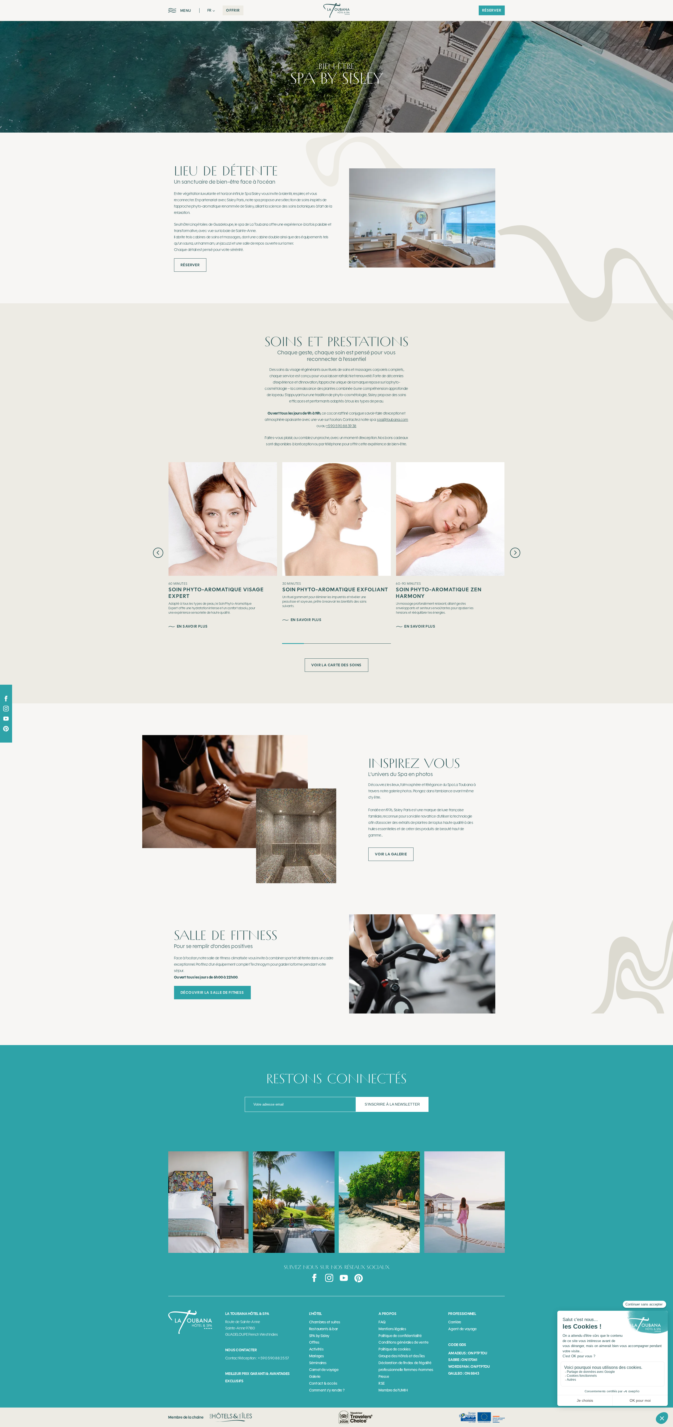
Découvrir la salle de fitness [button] (212, 992)
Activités (316, 1349)
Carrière (454, 1322)
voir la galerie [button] (391, 854)
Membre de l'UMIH (393, 1390)
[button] (211, 10)
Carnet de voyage (324, 1369)
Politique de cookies (395, 1349)
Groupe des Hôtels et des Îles (402, 1356)
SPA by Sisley (319, 1335)
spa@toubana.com (392, 419)
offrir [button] (233, 10)
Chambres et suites (324, 1322)
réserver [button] (491, 10)
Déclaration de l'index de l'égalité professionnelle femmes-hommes (406, 1366)
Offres (314, 1342)
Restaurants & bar (323, 1329)
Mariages (316, 1356)
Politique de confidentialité (400, 1335)
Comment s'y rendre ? (327, 1390)
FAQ (382, 1322)
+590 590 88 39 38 (341, 425)
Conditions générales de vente (404, 1342)
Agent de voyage (462, 1329)
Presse (384, 1376)
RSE (382, 1383)
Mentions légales (392, 1329)
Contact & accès (323, 1383)
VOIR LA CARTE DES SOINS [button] (336, 665)
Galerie (315, 1376)
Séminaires (318, 1362)
